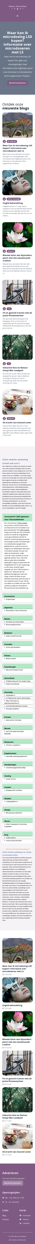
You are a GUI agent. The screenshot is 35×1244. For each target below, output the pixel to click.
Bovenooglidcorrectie (13, 624)
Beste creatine (11, 658)
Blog (4, 1215)
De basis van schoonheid (15, 622)
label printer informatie (13, 720)
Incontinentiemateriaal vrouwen (17, 706)
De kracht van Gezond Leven (17, 422)
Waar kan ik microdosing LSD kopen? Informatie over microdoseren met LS (17, 42)
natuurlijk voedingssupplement (16, 756)
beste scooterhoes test (13, 636)
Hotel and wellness (12, 684)
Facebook (27, 1215)
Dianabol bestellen (12, 709)
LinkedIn (26, 1223)
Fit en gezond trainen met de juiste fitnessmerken (17, 314)
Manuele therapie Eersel (14, 670)
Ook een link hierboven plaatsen (17, 849)
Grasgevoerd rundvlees (14, 790)
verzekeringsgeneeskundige (16, 767)
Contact (5, 1219)
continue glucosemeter (14, 840)
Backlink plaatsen (17, 83)
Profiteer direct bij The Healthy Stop (18, 681)
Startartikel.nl (10, 695)
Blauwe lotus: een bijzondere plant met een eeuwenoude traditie (17, 258)
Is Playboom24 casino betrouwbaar (18, 698)
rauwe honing (10, 779)
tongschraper (10, 599)
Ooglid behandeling (13, 203)
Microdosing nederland (14, 813)
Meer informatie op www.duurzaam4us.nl (11, 702)
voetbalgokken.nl (12, 801)
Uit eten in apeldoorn (13, 745)
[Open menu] (17, 16)
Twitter (26, 1219)
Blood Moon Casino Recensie (16, 610)
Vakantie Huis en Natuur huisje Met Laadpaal (15, 369)
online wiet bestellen (13, 647)
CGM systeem (22, 523)
